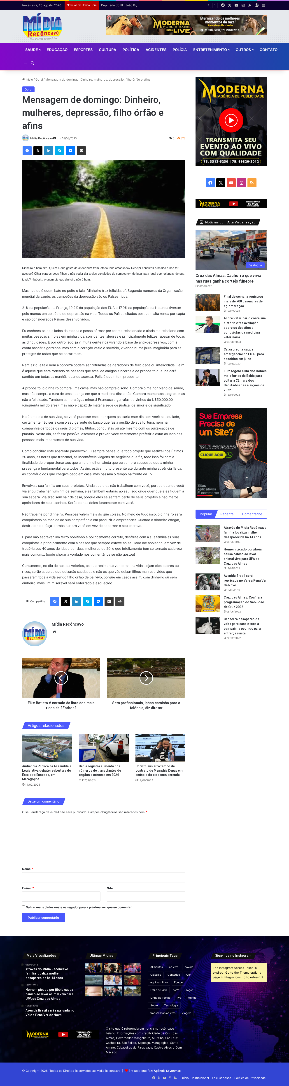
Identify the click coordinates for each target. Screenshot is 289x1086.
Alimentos (156, 967)
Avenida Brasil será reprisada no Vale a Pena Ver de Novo (245, 580)
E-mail (28, 888)
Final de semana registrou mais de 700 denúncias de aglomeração (243, 301)
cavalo (189, 967)
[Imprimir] (119, 601)
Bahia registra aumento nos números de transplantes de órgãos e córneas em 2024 (100, 770)
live (179, 997)
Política (131, 49)
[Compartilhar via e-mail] (81, 150)
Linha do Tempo (160, 997)
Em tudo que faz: (155, 1070)
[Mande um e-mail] (54, 138)
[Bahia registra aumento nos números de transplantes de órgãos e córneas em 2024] (104, 748)
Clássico (155, 974)
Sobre (154, 1005)
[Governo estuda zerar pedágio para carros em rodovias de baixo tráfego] (132, 991)
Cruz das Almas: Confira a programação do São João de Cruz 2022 (244, 602)
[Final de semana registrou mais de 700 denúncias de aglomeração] (208, 302)
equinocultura (159, 982)
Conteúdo (174, 974)
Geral (39, 79)
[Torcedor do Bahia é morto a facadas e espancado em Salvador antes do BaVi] (94, 980)
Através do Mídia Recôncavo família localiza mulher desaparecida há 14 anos (245, 532)
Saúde (31, 49)
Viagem (186, 1013)
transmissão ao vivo (162, 1013)
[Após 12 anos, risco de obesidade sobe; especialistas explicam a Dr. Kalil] (94, 991)
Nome (27, 869)
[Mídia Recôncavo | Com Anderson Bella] (42, 26)
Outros (243, 49)
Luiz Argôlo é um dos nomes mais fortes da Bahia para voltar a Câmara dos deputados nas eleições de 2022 (245, 380)
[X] (37, 150)
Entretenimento (210, 49)
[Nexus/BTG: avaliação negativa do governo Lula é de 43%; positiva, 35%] (113, 991)
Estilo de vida (158, 990)
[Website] (54, 632)
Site (110, 888)
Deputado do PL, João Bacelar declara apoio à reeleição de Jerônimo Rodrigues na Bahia (163, 5)
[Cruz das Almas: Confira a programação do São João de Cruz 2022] (208, 603)
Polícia (180, 49)
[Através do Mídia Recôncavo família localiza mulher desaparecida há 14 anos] (208, 533)
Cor (188, 974)
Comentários (252, 514)
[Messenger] (70, 150)
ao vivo (173, 967)
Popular (206, 514)
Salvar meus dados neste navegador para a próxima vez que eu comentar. (79, 907)
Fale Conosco (221, 1078)
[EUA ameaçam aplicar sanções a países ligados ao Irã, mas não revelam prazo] (94, 968)
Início (29, 79)
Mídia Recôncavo (41, 138)
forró (176, 990)
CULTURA (107, 49)
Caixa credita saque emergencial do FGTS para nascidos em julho (244, 354)
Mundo (192, 997)
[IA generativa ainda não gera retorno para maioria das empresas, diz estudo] (113, 968)
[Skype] (59, 150)
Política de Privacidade (250, 1078)
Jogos (189, 990)
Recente (227, 514)
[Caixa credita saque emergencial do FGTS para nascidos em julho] (208, 355)
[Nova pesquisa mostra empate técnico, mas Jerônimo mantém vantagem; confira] (113, 980)
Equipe (178, 982)
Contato (268, 49)
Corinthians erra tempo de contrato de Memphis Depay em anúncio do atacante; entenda (159, 770)
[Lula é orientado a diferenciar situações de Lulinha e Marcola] (132, 980)
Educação (57, 49)
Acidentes (156, 49)
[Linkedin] (48, 150)
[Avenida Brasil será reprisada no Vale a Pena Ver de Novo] (208, 581)
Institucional (200, 1078)
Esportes (83, 49)
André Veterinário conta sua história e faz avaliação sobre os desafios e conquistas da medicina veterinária (245, 327)
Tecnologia (171, 1005)
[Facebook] (27, 150)
